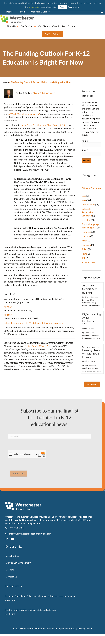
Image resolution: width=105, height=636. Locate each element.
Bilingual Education (91, 188)
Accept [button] (62, 7)
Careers (10, 569)
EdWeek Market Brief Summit (22, 113)
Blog (22, 11)
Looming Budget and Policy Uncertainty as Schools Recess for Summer (40, 596)
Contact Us (11, 576)
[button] (102, 11)
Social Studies (88, 262)
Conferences (88, 204)
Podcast (10, 11)
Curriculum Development (18, 562)
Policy (85, 249)
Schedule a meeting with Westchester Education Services (32, 323)
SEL (83, 258)
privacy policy (34, 7)
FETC (7, 315)
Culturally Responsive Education (87, 212)
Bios (84, 195)
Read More (73, 7)
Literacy (86, 236)
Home (6, 82)
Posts (84, 253)
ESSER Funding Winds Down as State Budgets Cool (30, 609)
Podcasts (86, 244)
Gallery (71, 26)
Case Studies (58, 26)
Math (84, 240)
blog (84, 200)
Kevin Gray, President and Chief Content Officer (45, 125)
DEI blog (86, 220)
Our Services (27, 26)
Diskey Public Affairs (42, 93)
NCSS (6, 307)
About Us (11, 26)
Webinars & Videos (40, 11)
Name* (85, 140)
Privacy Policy (85, 628)
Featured (86, 231)
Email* (85, 150)
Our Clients (44, 26)
